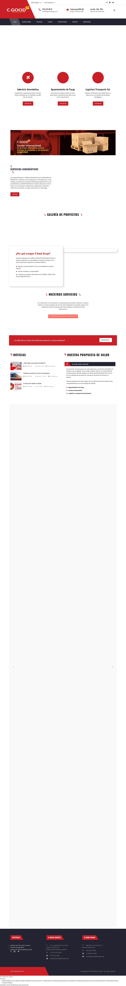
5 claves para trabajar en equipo (32, 383)
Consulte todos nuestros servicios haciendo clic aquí (63, 316)
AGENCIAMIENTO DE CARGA (10, 981)
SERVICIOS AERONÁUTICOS (70, 981)
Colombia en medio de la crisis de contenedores (36, 373)
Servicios (39, 22)
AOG (82, 981)
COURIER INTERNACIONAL (27, 981)
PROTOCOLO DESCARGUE (98, 116)
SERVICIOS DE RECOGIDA (91, 981)
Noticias (75, 22)
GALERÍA (50, 22)
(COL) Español (48, 2)
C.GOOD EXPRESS (62, 22)
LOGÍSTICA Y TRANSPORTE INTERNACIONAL (48, 981)
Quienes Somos (26, 22)
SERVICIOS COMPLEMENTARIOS (108, 981)
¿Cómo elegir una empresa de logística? (34, 363)
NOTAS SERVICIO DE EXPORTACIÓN (63, 116)
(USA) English (35, 2)
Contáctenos (87, 22)
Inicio (15, 22)
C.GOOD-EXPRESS (7, 983)
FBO (79, 981)
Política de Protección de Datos (20, 945)
